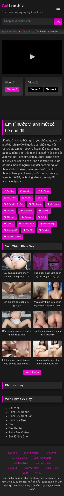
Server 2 (51, 89)
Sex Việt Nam (31, 467)
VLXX (26, 473)
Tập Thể (12, 452)
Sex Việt (14, 407)
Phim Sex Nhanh (19, 412)
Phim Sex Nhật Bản (20, 416)
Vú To (38, 473)
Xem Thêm (32, 372)
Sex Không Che (18, 436)
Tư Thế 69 (12, 467)
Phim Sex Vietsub (19, 432)
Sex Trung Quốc (42, 457)
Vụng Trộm (52, 467)
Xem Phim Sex (9, 31)
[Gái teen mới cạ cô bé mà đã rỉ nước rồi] (47, 319)
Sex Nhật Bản (31, 452)
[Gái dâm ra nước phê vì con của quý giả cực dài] (16, 261)
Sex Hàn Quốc (43, 463)
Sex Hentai (15, 428)
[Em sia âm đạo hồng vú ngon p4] (16, 290)
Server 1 (12, 89)
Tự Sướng (50, 452)
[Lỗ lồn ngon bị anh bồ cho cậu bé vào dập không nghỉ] (16, 349)
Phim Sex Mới (17, 420)
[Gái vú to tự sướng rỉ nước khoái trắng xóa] (16, 319)
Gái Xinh (26, 31)
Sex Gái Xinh (20, 457)
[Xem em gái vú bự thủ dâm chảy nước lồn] (47, 349)
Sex (11, 424)
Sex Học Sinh (20, 463)
